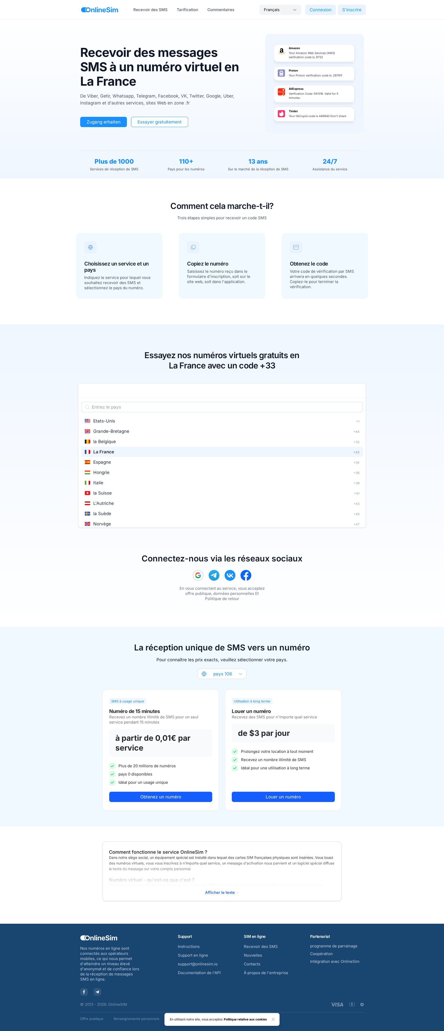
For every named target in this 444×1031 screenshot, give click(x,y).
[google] (198, 575)
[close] (273, 1019)
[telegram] (214, 575)
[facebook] (245, 575)
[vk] (230, 575)
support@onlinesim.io (198, 964)
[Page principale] (99, 10)
